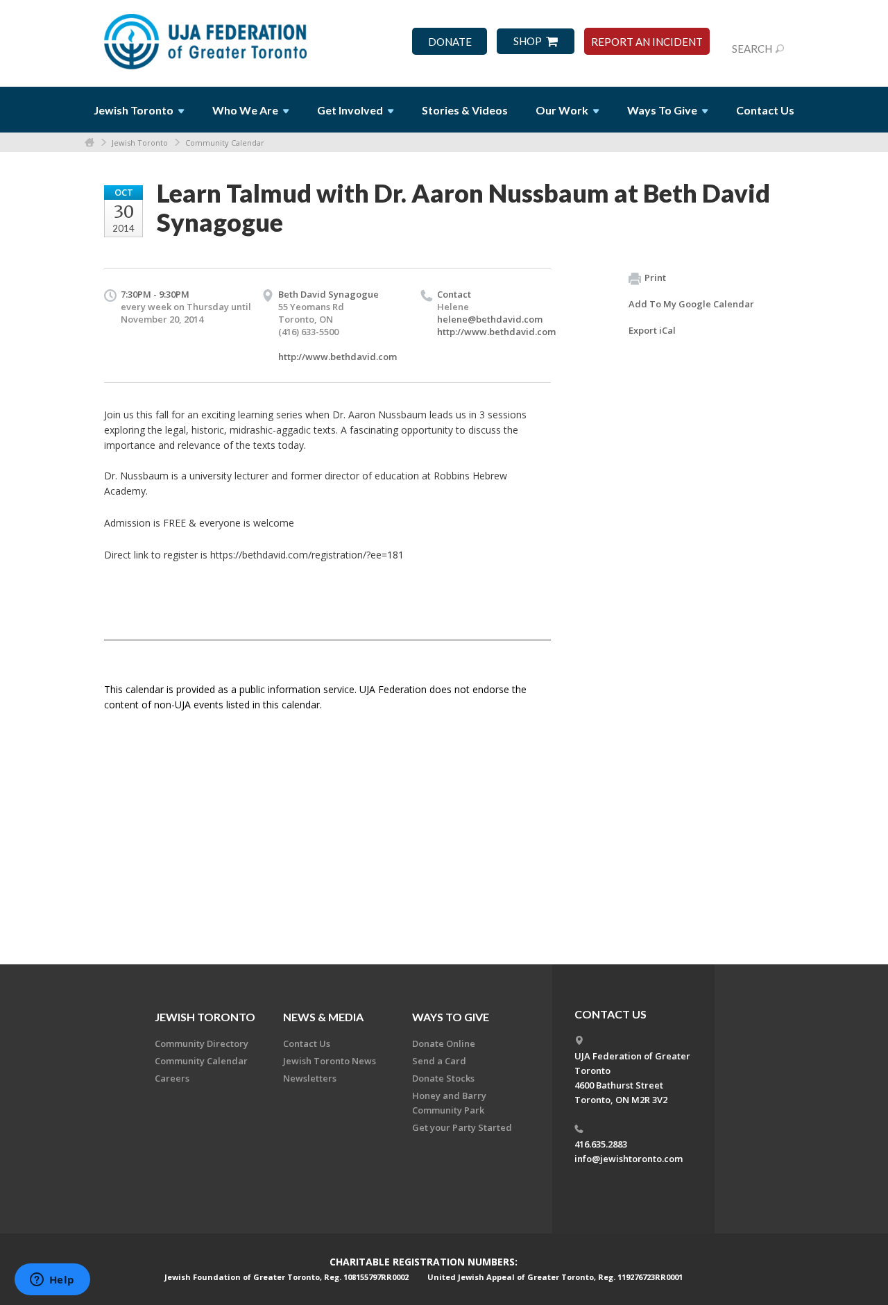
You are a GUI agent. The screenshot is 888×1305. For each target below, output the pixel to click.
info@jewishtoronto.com (628, 1158)
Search (752, 48)
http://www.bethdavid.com (337, 356)
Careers (172, 1078)
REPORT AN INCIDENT (647, 42)
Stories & (465, 110)
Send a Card (439, 1061)
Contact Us (765, 110)
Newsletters (309, 1078)
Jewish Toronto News (329, 1061)
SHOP (527, 41)
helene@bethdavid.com (490, 319)
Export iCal (652, 330)
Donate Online (443, 1043)
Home (89, 142)
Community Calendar (224, 142)
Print (655, 277)
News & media (323, 1016)
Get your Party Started (462, 1127)
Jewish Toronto (140, 142)
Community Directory (201, 1043)
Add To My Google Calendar (691, 304)
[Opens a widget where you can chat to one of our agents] (52, 1280)
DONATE (450, 42)
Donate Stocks (443, 1078)
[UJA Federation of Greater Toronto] (206, 37)
